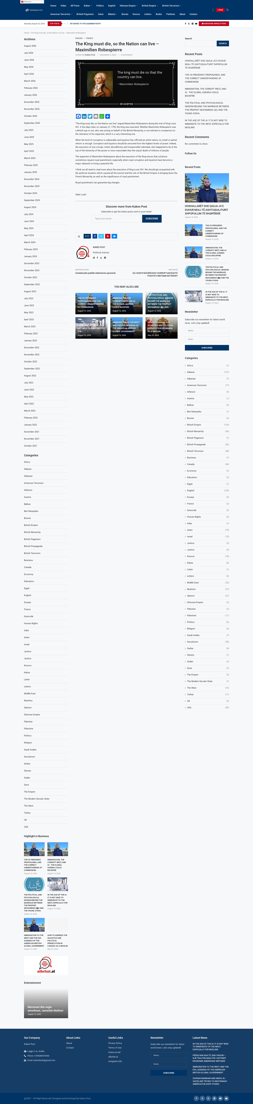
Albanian (208, 378)
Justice (208, 543)
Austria (208, 398)
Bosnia (125, 14)
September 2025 (32, 123)
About (182, 14)
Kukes (87, 5)
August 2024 (30, 207)
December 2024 (31, 179)
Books (159, 14)
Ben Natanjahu (208, 411)
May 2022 (28, 396)
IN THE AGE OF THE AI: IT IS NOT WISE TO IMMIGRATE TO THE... (91, 328)
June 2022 (29, 389)
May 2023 (28, 312)
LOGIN (220, 10)
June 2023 (29, 305)
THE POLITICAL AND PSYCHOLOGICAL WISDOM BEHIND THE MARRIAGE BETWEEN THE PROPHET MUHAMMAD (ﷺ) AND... (160, 301)
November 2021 (31, 438)
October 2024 (30, 193)
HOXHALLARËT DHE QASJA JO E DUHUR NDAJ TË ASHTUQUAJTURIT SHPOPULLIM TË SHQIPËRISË (206, 64)
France (208, 503)
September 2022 (32, 368)
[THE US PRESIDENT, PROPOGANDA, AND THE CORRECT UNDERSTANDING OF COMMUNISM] (193, 230)
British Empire (149, 5)
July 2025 (28, 130)
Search (188, 38)
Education (208, 477)
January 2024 (30, 256)
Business (208, 457)
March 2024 (29, 242)
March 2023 (29, 326)
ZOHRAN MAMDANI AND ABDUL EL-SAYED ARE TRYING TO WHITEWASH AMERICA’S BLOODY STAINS (210, 1081)
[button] (65, 23)
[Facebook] (185, 24)
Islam (101, 14)
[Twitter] (189, 24)
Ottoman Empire (128, 5)
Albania (111, 14)
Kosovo (136, 14)
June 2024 (29, 221)
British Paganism (85, 14)
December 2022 (31, 347)
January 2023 (30, 340)
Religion (208, 628)
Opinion (208, 595)
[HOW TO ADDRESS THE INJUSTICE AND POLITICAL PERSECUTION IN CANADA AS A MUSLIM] (57, 925)
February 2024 (31, 249)
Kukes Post (90, 55)
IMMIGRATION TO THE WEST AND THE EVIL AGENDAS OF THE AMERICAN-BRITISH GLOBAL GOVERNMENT (34, 940)
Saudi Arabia (208, 635)
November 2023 (31, 270)
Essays (208, 497)
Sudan (208, 661)
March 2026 (29, 81)
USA (208, 707)
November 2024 (31, 186)
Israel (208, 536)
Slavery (208, 655)
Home (53, 5)
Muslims (208, 589)
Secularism (208, 642)
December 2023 (31, 263)
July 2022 (28, 382)
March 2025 (29, 158)
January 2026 (30, 95)
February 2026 (31, 88)
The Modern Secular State (208, 681)
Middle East (208, 582)
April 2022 (29, 403)
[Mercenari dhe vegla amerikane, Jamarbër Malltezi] (46, 1003)
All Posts (75, 5)
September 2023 (32, 284)
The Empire (208, 674)
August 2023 (30, 291)
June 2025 (29, 137)
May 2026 (28, 67)
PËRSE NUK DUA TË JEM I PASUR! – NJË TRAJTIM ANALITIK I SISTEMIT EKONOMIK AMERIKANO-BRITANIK (209, 1058)
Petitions (170, 14)
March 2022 (29, 410)
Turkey (208, 694)
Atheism (208, 392)
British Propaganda (208, 444)
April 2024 (29, 235)
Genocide (208, 510)
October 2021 (30, 445)
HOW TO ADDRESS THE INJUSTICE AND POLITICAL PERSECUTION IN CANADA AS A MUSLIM (57, 940)
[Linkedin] (193, 24)
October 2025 (30, 116)
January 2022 (30, 424)
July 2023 (28, 298)
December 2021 (31, 431)
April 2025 (29, 151)
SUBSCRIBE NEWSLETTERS (215, 24)
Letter (208, 569)
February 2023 (31, 333)
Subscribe (152, 218)
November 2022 (31, 354)
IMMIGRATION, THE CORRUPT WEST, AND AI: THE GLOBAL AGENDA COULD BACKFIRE (205, 92)
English (111, 5)
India (208, 523)
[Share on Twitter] (101, 236)
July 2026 (28, 53)
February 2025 (31, 165)
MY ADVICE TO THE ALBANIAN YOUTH (85, 24)
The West (208, 688)
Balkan (208, 405)
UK (208, 701)
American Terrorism (60, 14)
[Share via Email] (114, 236)
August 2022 (30, 375)
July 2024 (28, 214)
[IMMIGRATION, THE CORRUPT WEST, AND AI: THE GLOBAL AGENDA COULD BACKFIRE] (193, 252)
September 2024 (32, 200)
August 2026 (30, 46)
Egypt (208, 484)
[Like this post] (88, 236)
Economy (208, 470)
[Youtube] (196, 24)
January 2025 (30, 172)
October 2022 (30, 361)
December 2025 (31, 102)
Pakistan (208, 609)
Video (63, 5)
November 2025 (31, 109)
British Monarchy (208, 431)
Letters (147, 14)
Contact (193, 14)
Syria (208, 668)
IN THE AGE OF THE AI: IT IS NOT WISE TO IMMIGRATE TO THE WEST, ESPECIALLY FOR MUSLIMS (207, 124)
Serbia (208, 648)
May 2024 (28, 228)
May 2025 (28, 144)
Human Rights (208, 517)
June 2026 (29, 60)
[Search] (227, 10)
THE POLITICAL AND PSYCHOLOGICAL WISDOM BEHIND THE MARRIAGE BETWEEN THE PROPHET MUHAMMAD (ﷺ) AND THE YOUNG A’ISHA (217, 274)
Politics (100, 5)
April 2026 (29, 74)
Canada (208, 464)
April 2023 (29, 319)
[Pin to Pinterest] (107, 236)
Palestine (208, 615)
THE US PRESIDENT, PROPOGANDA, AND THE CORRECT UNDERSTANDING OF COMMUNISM (205, 78)
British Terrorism (170, 5)
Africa (208, 365)
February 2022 (31, 417)
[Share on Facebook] (95, 236)
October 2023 (30, 277)
